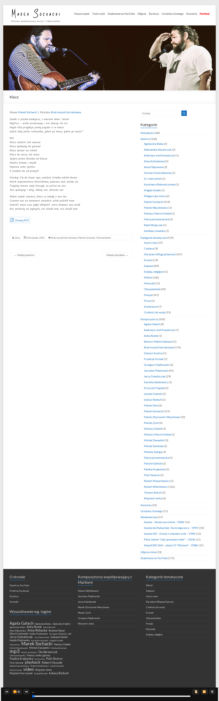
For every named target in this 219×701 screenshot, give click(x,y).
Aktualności (147, 132)
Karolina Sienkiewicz (156, 382)
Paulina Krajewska (154, 469)
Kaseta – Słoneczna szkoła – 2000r (164, 522)
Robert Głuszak (52, 662)
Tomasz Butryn (153, 492)
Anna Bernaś (49, 627)
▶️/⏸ (16, 691)
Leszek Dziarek (153, 393)
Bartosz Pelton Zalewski (158, 341)
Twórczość (98, 13)
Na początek (81, 13)
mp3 (15, 651)
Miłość (148, 277)
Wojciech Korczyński (21, 673)
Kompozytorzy (149, 319)
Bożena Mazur (57, 630)
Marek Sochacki (27, 112)
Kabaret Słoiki (59, 636)
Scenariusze (151, 306)
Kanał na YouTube (19, 585)
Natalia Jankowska (29, 652)
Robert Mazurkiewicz (157, 480)
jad (69, 633)
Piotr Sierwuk (16, 662)
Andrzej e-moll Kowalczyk (159, 155)
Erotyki (148, 260)
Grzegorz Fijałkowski (156, 364)
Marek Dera (151, 405)
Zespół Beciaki (41, 673)
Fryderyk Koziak (154, 358)
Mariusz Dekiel (153, 428)
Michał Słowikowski (19, 648)
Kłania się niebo (117, 254)
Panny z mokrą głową (38, 655)
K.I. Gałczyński (153, 178)
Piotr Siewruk (152, 475)
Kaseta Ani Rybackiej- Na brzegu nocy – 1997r (171, 527)
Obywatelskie (103, 237)
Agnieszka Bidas (153, 143)
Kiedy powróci (24, 254)
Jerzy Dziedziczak (154, 376)
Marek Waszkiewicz (156, 207)
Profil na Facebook (19, 590)
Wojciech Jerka (153, 498)
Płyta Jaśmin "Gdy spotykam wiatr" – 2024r (169, 539)
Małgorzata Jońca (155, 196)
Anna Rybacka (37, 630)
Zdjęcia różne (148, 552)
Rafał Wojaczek (153, 225)
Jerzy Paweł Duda (41, 637)
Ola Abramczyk (47, 652)
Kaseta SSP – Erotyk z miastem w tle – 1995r (170, 533)
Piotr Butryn (54, 658)
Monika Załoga (153, 451)
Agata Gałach (152, 324)
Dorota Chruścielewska (157, 172)
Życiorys (154, 13)
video (28, 669)
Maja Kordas (15, 644)
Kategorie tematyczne (153, 237)
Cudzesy (149, 248)
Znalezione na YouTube (121, 13)
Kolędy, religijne (153, 271)
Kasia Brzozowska (39, 640)
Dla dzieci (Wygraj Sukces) (159, 254)
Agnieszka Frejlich (61, 623)
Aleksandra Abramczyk (158, 149)
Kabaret (149, 265)
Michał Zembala (153, 446)
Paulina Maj (40, 659)
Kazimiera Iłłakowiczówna (159, 184)
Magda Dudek (152, 190)
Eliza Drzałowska (19, 633)
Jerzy (17, 237)
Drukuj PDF (22, 220)
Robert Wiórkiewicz (156, 486)
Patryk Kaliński (153, 463)
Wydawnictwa (148, 517)
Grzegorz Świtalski (58, 634)
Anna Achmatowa (154, 161)
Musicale (149, 283)
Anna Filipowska (153, 167)
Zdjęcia (141, 13)
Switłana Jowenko (154, 230)
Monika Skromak (58, 648)
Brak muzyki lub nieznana (66, 112)
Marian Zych (151, 422)
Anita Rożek (151, 335)
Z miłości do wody (154, 312)
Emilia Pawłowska (39, 633)
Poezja (148, 294)
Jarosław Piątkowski (156, 370)
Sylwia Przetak (16, 670)
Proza (147, 300)
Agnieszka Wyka (17, 627)
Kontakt (14, 601)
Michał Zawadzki (154, 440)
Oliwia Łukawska (17, 655)
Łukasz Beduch (153, 399)
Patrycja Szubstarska (156, 219)
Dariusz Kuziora (153, 353)
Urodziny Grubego (173, 13)
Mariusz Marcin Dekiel (157, 213)
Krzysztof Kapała (154, 388)
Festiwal (204, 13)
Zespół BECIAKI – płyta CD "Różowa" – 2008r (171, 545)
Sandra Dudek (57, 666)
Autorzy (145, 138)
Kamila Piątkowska (20, 640)
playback (32, 662)
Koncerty (191, 13)
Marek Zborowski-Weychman (162, 417)
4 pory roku (150, 242)
